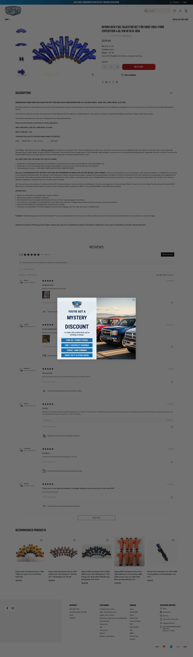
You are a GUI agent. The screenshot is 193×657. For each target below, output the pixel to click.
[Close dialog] (133, 299)
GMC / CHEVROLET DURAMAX (77, 345)
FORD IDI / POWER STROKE (77, 340)
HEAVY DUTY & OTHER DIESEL (77, 355)
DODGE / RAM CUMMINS (77, 350)
